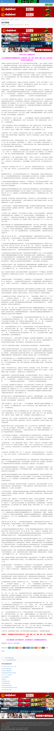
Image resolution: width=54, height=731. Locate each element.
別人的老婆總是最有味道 (10, 660)
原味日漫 (23, 722)
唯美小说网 (3, 725)
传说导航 (15, 722)
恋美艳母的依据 (6, 681)
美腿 (36, 647)
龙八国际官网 (16, 725)
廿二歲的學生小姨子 (7, 689)
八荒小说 (50, 722)
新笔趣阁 (42, 722)
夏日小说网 (11, 24)
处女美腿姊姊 (6, 677)
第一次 (28, 647)
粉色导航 (30, 722)
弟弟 (17, 647)
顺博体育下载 (15, 723)
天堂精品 (50, 723)
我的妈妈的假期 (6, 683)
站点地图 (20, 727)
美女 (32, 647)
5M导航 (27, 722)
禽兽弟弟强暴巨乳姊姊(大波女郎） (10, 687)
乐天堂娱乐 (29, 723)
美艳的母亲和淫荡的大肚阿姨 (9, 672)
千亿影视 (8, 725)
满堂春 (4, 679)
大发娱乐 (3, 723)
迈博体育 (7, 723)
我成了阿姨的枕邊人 (9, 657)
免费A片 (34, 722)
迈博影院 (12, 725)
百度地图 (27, 727)
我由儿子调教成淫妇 (7, 668)
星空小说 (46, 722)
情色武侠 (12, 19)
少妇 (13, 647)
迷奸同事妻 (5, 22)
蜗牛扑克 (11, 723)
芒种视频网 (7, 726)
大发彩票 (38, 723)
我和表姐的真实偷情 (7, 685)
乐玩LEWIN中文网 (44, 725)
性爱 (24, 647)
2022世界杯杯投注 (9, 722)
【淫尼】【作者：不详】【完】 (10, 666)
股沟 (39, 647)
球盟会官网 (33, 725)
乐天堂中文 (46, 723)
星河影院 (20, 723)
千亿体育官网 (28, 725)
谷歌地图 (23, 727)
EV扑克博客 (38, 725)
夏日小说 (27, 1)
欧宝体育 (41, 723)
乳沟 (9, 647)
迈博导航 (25, 723)
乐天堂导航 (34, 723)
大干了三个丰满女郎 (7, 675)
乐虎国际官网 (22, 725)
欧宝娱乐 (19, 722)
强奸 (20, 647)
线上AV (38, 722)
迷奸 (43, 647)
